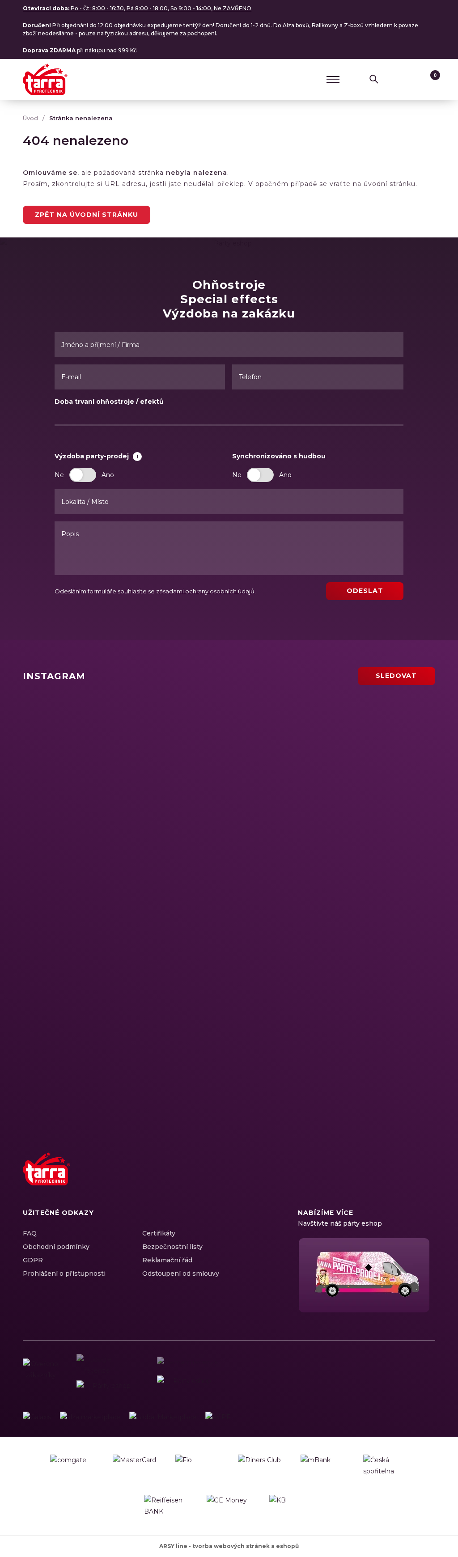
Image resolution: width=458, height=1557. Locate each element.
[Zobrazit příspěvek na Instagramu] (123, 749)
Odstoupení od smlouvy (180, 1273)
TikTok (426, 1178)
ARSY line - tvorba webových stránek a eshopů (229, 1546)
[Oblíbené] (411, 79)
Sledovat (396, 676)
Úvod (30, 118)
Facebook (363, 1178)
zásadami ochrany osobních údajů (205, 591)
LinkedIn (395, 1178)
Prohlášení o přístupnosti (64, 1273)
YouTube (410, 1178)
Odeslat (365, 591)
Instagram (379, 1178)
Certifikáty (158, 1233)
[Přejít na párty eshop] (366, 1275)
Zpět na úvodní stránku (86, 215)
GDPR (33, 1260)
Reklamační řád (167, 1260)
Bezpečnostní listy (172, 1247)
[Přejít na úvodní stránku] (45, 79)
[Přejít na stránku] (37, 1417)
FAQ (30, 1233)
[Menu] (333, 79)
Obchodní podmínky (56, 1247)
